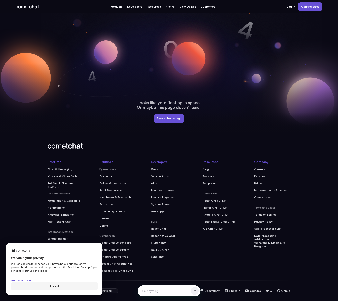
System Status (160, 204)
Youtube (255, 290)
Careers (259, 169)
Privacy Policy (263, 221)
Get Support (159, 211)
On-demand (107, 176)
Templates (209, 183)
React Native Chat (163, 235)
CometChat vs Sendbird (115, 242)
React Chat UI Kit (214, 200)
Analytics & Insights (61, 214)
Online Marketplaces (112, 183)
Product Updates (162, 190)
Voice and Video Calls (62, 176)
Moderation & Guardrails (64, 200)
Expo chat (158, 256)
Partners (259, 176)
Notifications (56, 207)
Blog (206, 169)
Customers (208, 6)
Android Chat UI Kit (215, 214)
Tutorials (208, 176)
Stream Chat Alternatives (116, 263)
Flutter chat (158, 242)
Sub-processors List (267, 228)
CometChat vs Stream (114, 249)
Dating (103, 225)
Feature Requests (162, 197)
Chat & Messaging (60, 169)
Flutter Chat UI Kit (215, 207)
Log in (291, 6)
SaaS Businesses (110, 190)
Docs (154, 169)
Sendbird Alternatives (113, 256)
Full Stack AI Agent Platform (60, 183)
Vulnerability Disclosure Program (269, 243)
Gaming (104, 218)
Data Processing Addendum (265, 236)
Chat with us (262, 197)
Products (116, 6)
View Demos (187, 6)
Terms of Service (265, 214)
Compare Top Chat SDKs (116, 270)
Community (212, 290)
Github (285, 290)
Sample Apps (160, 176)
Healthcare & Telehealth (115, 197)
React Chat (158, 228)
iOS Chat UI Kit (213, 228)
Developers (134, 6)
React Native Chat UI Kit (219, 221)
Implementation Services (270, 190)
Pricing (170, 6)
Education (106, 204)
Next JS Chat (160, 249)
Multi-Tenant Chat (59, 221)
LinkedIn (234, 290)
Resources (154, 6)
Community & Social (112, 211)
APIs (154, 183)
